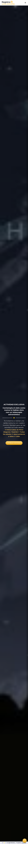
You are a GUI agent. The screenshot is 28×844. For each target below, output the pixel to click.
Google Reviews (11, 842)
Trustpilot (18, 842)
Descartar (23, 842)
